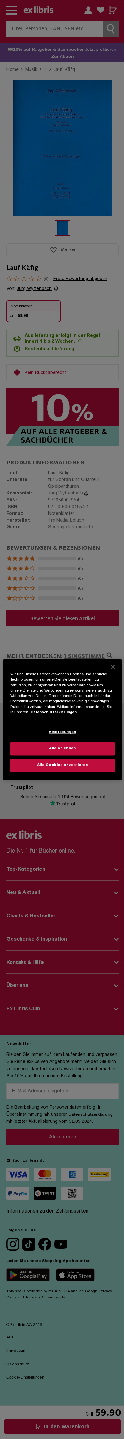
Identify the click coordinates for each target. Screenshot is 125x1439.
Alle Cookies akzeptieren (62, 765)
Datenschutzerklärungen (54, 712)
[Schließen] (113, 667)
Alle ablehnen (62, 748)
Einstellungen (62, 732)
